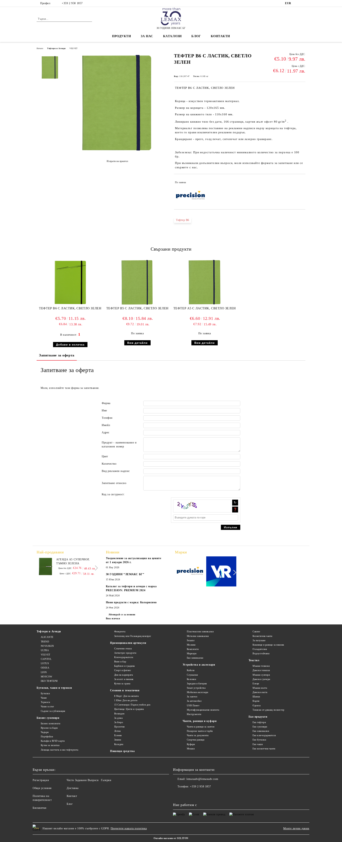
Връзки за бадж (49, 727)
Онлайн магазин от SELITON (171, 838)
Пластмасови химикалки (200, 631)
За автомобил (194, 701)
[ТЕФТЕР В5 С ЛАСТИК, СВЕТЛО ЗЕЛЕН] (137, 282)
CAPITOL (46, 659)
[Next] (95, 568)
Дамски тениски (261, 670)
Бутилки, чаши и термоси (54, 687)
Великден (119, 713)
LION (44, 672)
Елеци (256, 683)
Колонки (191, 679)
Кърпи (256, 701)
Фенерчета (119, 631)
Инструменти (194, 714)
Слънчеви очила (123, 648)
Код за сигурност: (113, 494)
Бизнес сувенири (48, 717)
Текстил (254, 660)
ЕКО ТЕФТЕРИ (49, 681)
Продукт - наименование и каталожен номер (119, 444)
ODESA (45, 667)
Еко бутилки (259, 739)
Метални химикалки (198, 636)
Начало (40, 48)
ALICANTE (47, 637)
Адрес (105, 432)
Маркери (191, 653)
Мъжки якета (260, 688)
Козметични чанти (262, 636)
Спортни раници (195, 739)
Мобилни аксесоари (197, 692)
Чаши (44, 697)
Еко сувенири (260, 726)
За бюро (118, 722)
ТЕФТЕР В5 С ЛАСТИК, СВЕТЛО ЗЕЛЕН (137, 308)
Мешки (191, 748)
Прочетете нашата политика (129, 828)
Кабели (191, 670)
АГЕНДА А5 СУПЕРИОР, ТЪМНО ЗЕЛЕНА (73, 561)
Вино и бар (120, 661)
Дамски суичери (261, 679)
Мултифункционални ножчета (203, 709)
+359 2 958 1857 (72, 3)
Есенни (118, 735)
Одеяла (256, 705)
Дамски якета (260, 692)
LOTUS (45, 663)
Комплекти (193, 649)
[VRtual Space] (221, 572)
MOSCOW (46, 676)
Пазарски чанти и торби (200, 731)
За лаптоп (192, 696)
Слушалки (192, 674)
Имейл (106, 425)
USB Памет (193, 705)
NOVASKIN (47, 646)
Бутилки (45, 693)
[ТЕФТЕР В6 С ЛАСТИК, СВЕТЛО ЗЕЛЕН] (117, 152)
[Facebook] (297, 3)
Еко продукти (258, 716)
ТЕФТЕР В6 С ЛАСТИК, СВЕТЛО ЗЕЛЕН (70, 308)
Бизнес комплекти (50, 723)
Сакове (256, 631)
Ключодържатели (123, 657)
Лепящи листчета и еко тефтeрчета (59, 749)
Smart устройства (196, 688)
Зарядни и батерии (197, 683)
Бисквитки (40, 807)
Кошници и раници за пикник (268, 644)
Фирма (106, 403)
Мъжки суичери (261, 674)
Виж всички (113, 618)
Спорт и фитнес (122, 670)
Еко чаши (258, 744)
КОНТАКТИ (220, 36)
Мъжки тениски (261, 666)
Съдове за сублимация (53, 711)
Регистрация (41, 780)
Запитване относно (114, 483)
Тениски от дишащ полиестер (268, 709)
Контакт (72, 796)
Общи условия (42, 788)
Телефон (107, 417)
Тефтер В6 (182, 220)
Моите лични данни (296, 828)
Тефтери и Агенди (56, 48)
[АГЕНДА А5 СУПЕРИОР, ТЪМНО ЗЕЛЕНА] (45, 566)
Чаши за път (47, 706)
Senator (191, 640)
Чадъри (45, 732)
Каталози (172, 36)
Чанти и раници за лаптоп (201, 726)
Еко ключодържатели (264, 735)
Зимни (117, 739)
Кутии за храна (122, 683)
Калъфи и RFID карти (53, 741)
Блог (196, 36)
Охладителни (260, 649)
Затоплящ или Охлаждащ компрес (132, 636)
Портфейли (47, 736)
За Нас (147, 36)
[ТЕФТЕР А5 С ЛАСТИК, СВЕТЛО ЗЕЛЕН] (204, 282)
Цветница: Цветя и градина (129, 709)
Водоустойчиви (261, 653)
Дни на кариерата (123, 674)
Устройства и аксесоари (199, 664)
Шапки (256, 696)
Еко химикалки (195, 657)
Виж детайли (137, 342)
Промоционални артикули (128, 642)
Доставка (72, 788)
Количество (109, 463)
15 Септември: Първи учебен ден (132, 704)
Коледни (118, 744)
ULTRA (45, 650)
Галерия (106, 780)
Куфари (191, 744)
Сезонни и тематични (125, 690)
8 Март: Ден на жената (126, 696)
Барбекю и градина (124, 666)
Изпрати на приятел (117, 161)
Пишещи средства (122, 751)
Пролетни (119, 726)
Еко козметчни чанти (264, 748)
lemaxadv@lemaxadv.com (202, 779)
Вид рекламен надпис (116, 471)
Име (104, 410)
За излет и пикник (124, 679)
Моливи (191, 644)
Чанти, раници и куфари (200, 721)
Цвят (105, 456)
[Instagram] (303, 3)
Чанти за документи (198, 735)
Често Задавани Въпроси (83, 780)
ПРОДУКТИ (121, 36)
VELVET (73, 48)
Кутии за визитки (50, 745)
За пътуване (259, 640)
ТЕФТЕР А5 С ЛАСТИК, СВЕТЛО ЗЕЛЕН (204, 308)
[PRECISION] (190, 572)
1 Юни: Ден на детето (126, 700)
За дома (118, 718)
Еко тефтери (259, 722)
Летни (117, 731)
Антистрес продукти (125, 653)
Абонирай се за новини (121, 614)
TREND (45, 641)
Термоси (45, 702)
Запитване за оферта (56, 355)
